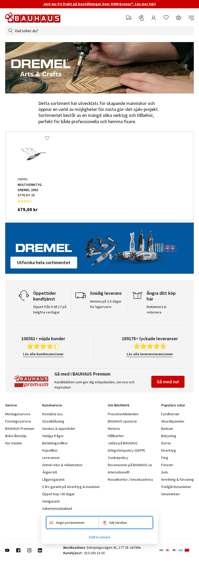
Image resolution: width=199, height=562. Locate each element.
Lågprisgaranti (53, 479)
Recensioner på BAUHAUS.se (130, 465)
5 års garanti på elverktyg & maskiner (71, 486)
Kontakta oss (52, 414)
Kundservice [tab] (52, 405)
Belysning (168, 435)
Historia (114, 428)
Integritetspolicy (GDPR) (126, 450)
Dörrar (166, 443)
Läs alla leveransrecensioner (150, 354)
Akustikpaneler (172, 421)
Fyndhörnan (170, 414)
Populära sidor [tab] (173, 405)
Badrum (167, 428)
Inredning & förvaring (177, 479)
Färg (164, 457)
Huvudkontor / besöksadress (130, 479)
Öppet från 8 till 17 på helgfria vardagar (49, 309)
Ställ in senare (99, 537)
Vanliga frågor (53, 435)
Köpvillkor (50, 450)
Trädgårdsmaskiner (176, 486)
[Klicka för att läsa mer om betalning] (176, 550)
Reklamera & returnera (156, 309)
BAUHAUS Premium (19, 428)
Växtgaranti (51, 501)
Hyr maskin (13, 443)
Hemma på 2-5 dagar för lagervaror (106, 304)
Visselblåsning (53, 421)
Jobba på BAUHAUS (123, 443)
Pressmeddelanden (123, 414)
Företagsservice (18, 421)
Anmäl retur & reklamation (62, 465)
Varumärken (170, 494)
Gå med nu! (168, 382)
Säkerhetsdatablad (57, 508)
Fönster (167, 465)
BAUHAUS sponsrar (122, 421)
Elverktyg (168, 450)
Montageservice (18, 414)
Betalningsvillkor (55, 443)
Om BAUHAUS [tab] (119, 405)
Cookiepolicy (118, 457)
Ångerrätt (49, 472)
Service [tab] (11, 405)
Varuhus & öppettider (58, 428)
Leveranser (51, 457)
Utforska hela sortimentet (43, 262)
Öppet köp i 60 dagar (58, 494)
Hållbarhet (116, 435)
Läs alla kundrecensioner (43, 354)
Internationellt (119, 472)
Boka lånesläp (16, 435)
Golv (164, 472)
